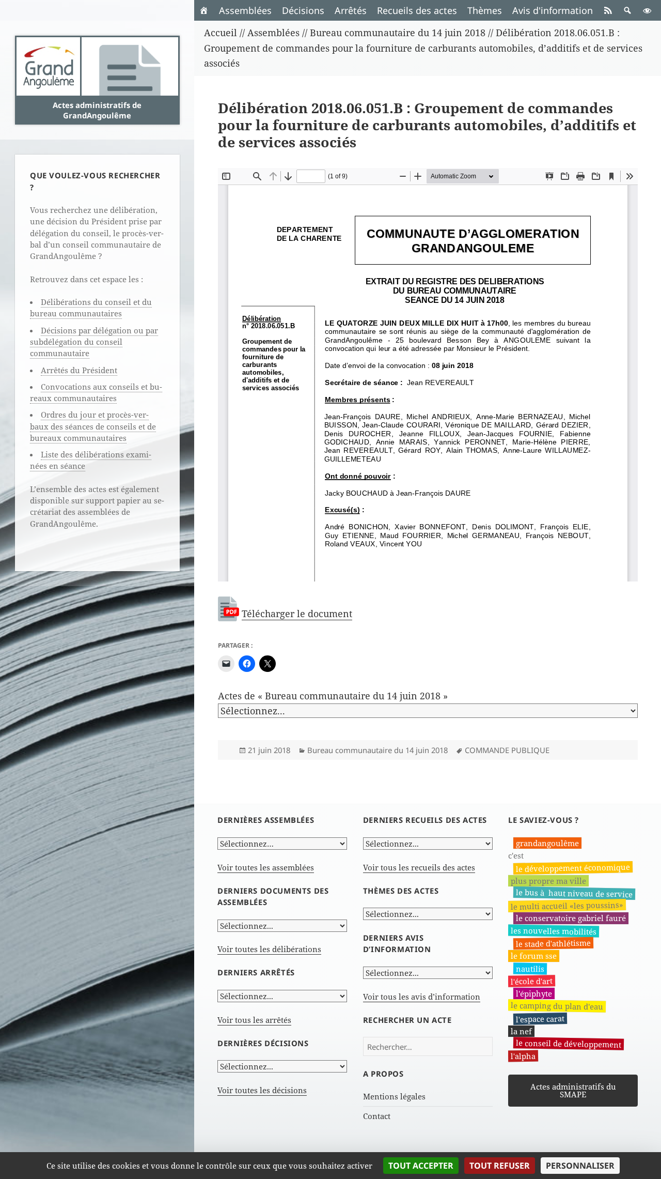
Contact (376, 1116)
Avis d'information (552, 10)
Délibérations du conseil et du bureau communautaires (91, 307)
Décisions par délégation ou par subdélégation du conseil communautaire (94, 342)
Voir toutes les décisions (262, 1090)
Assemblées (245, 10)
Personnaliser (580, 1165)
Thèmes (484, 10)
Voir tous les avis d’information (421, 996)
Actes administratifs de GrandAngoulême (97, 110)
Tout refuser (499, 1165)
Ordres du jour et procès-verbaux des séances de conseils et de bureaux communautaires (93, 426)
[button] (627, 10)
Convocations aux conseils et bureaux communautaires (96, 392)
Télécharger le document (297, 613)
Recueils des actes (417, 10)
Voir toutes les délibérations (269, 949)
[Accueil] (204, 10)
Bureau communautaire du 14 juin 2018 (377, 750)
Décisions (303, 10)
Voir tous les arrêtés (254, 1020)
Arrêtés (351, 10)
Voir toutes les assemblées (265, 867)
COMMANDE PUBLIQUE (507, 750)
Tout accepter (420, 1165)
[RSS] (608, 10)
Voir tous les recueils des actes (419, 867)
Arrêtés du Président (79, 370)
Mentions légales (394, 1096)
